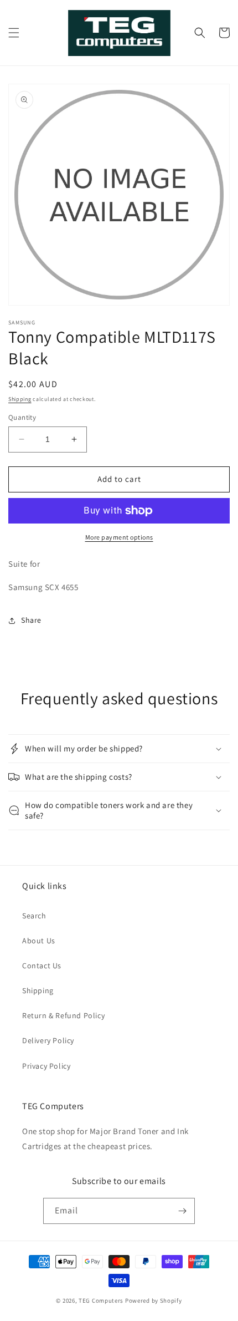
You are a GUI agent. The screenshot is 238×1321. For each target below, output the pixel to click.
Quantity (22, 417)
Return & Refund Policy (63, 1015)
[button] (14, 33)
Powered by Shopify (153, 1300)
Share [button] (31, 620)
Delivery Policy (48, 1040)
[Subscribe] (182, 1211)
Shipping (20, 399)
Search (34, 916)
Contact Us (41, 966)
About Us (38, 941)
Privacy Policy (46, 1066)
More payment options (119, 537)
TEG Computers (101, 1300)
